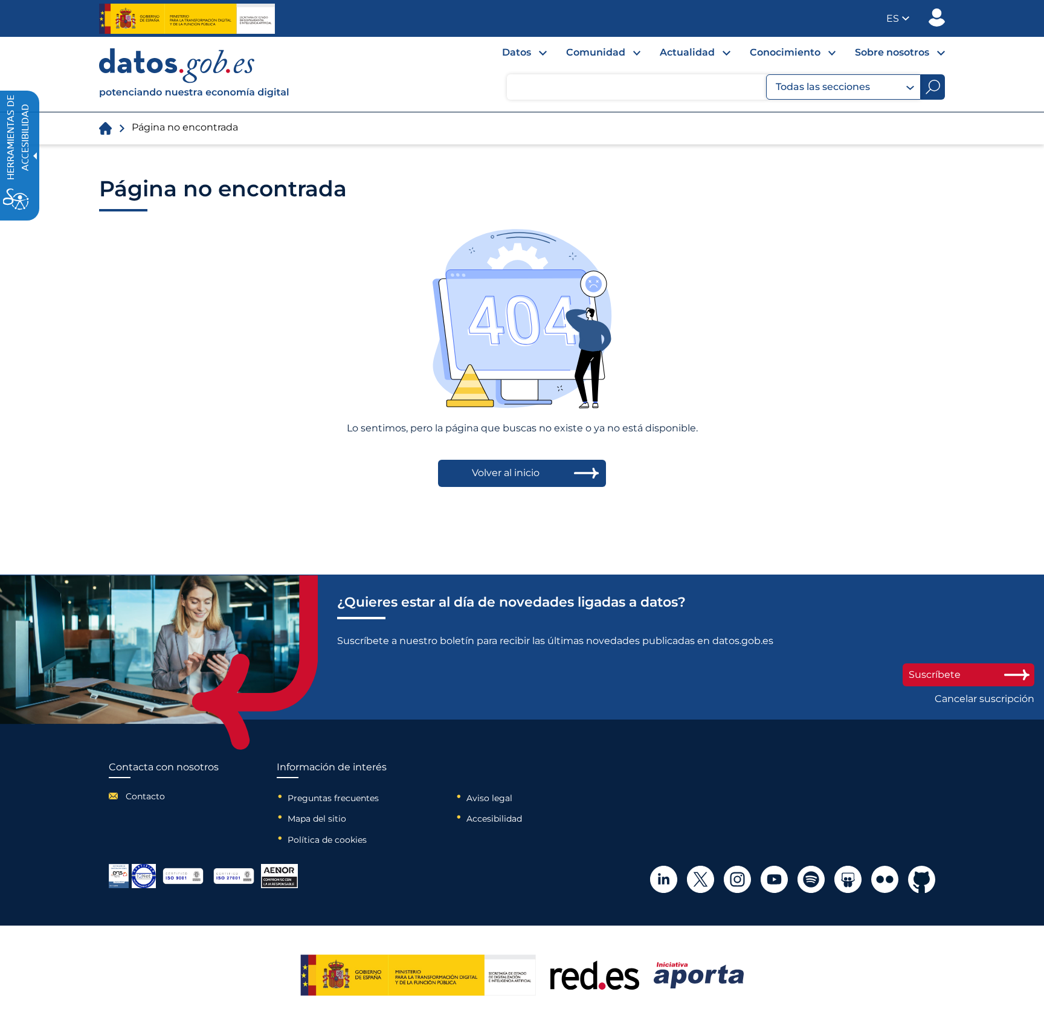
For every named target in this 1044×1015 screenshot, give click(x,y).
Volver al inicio (506, 472)
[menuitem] (515, 56)
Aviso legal (489, 798)
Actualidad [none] (687, 52)
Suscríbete (935, 674)
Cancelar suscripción (984, 699)
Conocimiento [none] (785, 52)
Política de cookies (327, 839)
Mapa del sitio (317, 818)
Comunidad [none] (595, 52)
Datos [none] (516, 52)
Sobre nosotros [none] (892, 52)
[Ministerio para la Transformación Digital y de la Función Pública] (187, 19)
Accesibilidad (494, 818)
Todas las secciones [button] (823, 86)
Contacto (145, 796)
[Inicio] (194, 74)
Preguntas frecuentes (333, 798)
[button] (897, 18)
